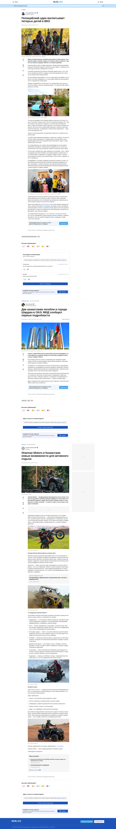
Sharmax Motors (35, 689)
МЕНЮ (16, 2)
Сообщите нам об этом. (49, 230)
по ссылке (60, 746)
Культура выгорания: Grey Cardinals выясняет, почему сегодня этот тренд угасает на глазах (48, 760)
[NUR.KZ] (58, 2)
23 (44, 410)
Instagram (63, 291)
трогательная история (46, 204)
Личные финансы (31, 444)
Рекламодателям (99, 821)
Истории (23, 9)
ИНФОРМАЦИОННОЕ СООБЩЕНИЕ (40, 765)
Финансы (23, 444)
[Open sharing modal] (23, 70)
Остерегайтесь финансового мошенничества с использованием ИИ (48, 578)
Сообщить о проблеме (86, 821)
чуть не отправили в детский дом (53, 213)
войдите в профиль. (61, 260)
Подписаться (63, 223)
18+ (38, 236)
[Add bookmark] (23, 75)
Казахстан (24, 400)
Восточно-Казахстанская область (29, 236)
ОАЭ (29, 400)
